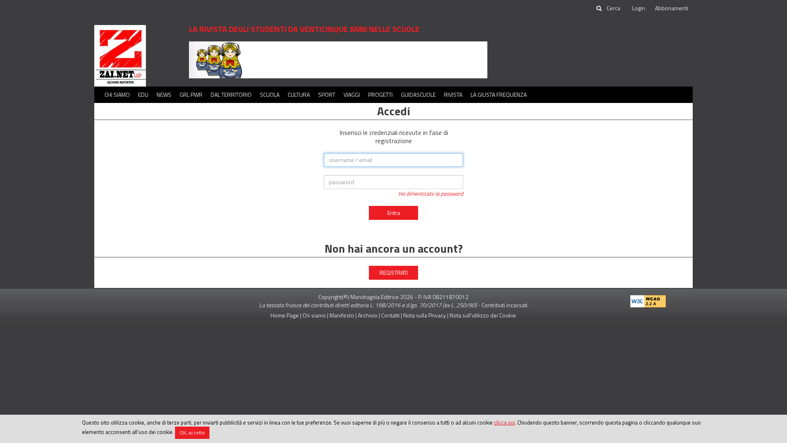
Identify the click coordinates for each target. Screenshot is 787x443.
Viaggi (351, 94)
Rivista (453, 94)
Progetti (380, 94)
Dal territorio (231, 94)
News (164, 94)
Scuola (270, 94)
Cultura (299, 94)
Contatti (390, 315)
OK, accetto (192, 432)
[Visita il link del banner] (338, 59)
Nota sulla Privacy (424, 315)
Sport (326, 94)
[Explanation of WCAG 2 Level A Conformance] (648, 299)
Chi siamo (117, 94)
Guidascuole (418, 94)
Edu (143, 94)
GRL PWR (191, 94)
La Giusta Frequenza (499, 94)
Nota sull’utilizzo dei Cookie (483, 315)
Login (638, 8)
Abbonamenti (671, 8)
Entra (393, 212)
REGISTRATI (394, 272)
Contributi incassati (505, 305)
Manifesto (342, 315)
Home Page (285, 315)
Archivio (368, 315)
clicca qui (504, 422)
